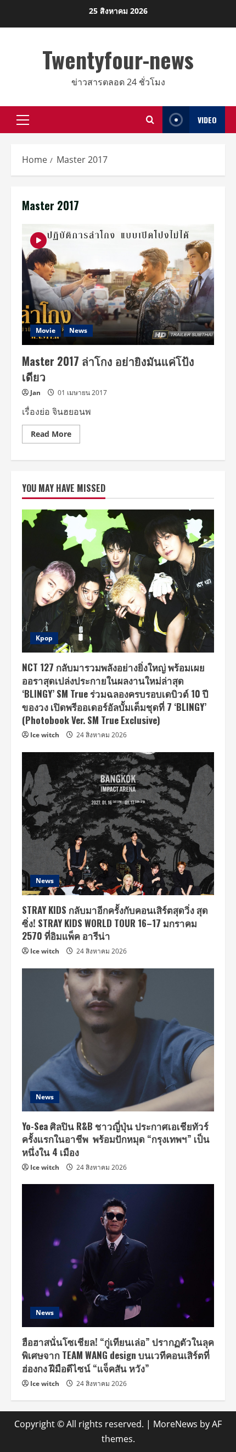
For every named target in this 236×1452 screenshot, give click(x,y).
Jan (35, 392)
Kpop (44, 638)
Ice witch (44, 734)
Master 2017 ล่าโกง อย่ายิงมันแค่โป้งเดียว (118, 284)
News (78, 330)
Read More (55, 435)
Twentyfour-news (118, 59)
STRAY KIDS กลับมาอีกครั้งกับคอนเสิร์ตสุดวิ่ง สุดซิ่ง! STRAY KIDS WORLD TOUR (115, 923)
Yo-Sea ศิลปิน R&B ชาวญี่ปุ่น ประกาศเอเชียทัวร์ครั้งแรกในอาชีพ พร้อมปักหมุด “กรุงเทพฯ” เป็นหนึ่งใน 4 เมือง (116, 1139)
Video (207, 119)
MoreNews (175, 1424)
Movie (45, 330)
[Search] (150, 119)
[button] (23, 119)
